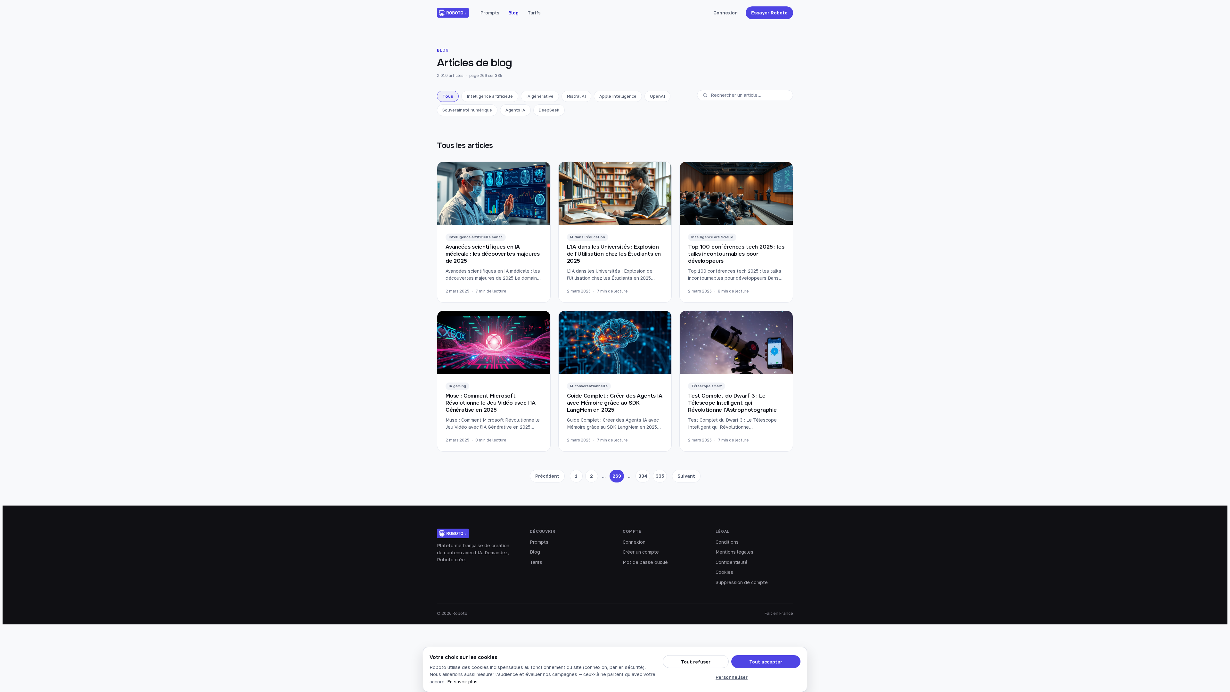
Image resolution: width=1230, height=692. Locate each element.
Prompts (489, 12)
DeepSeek (549, 109)
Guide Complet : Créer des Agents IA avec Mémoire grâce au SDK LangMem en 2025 (614, 403)
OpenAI (657, 96)
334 (642, 476)
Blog (513, 12)
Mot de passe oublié (645, 562)
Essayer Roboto (769, 12)
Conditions (727, 542)
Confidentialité (732, 562)
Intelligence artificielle (490, 96)
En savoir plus (462, 681)
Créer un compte (641, 552)
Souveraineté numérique (467, 109)
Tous (447, 96)
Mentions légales (734, 552)
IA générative (540, 96)
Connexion (725, 12)
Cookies (724, 572)
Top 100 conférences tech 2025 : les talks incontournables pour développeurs (736, 254)
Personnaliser (732, 677)
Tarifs (534, 12)
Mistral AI (576, 96)
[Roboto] (453, 13)
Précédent (547, 476)
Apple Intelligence (617, 96)
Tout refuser (695, 661)
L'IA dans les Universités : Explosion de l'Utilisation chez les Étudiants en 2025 (614, 254)
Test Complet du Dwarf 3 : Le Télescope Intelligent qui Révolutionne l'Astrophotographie (732, 403)
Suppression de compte (742, 582)
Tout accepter (765, 661)
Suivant (686, 476)
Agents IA (515, 109)
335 (660, 476)
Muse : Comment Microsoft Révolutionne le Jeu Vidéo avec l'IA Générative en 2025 (491, 403)
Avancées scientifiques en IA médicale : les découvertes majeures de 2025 (493, 254)
